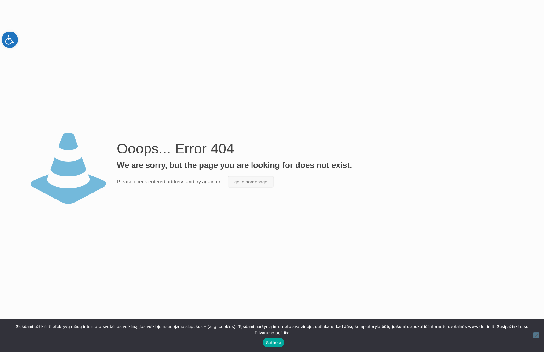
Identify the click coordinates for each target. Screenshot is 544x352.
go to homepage (250, 181)
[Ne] (536, 335)
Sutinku (273, 342)
